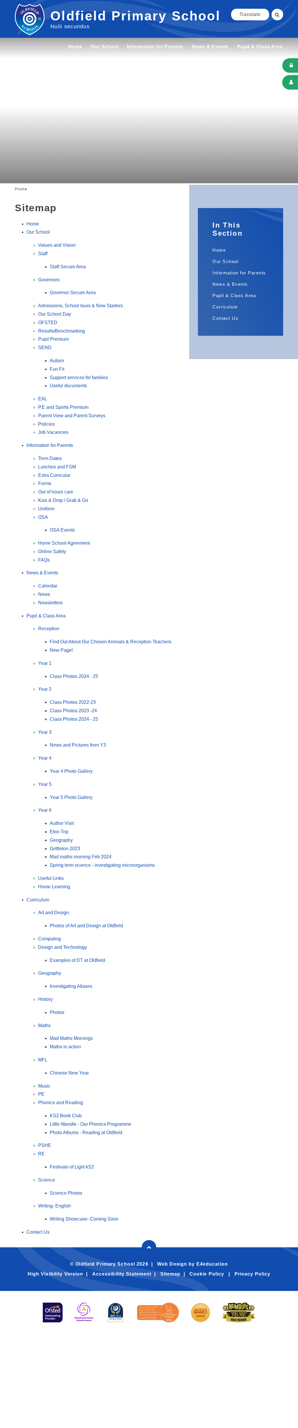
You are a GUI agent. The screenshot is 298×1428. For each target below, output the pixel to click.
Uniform (46, 508)
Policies (46, 424)
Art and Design (53, 912)
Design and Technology (62, 947)
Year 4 (45, 758)
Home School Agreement (64, 543)
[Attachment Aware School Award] (84, 1312)
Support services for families (79, 377)
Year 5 (45, 784)
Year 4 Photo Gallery (71, 771)
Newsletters (50, 602)
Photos (57, 1012)
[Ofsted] (53, 1312)
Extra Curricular (54, 475)
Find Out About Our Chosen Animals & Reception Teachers (110, 641)
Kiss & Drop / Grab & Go (63, 500)
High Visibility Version (56, 1273)
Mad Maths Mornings (71, 1038)
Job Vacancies (53, 432)
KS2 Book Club (66, 1115)
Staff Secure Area (68, 266)
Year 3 (45, 732)
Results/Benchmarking (61, 330)
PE (41, 1094)
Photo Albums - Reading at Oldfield (86, 1132)
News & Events (42, 572)
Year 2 (45, 689)
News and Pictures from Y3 (78, 745)
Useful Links (51, 878)
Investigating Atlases (71, 986)
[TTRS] (238, 1312)
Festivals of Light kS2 (72, 1166)
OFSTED (47, 322)
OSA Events (62, 529)
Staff (42, 253)
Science (46, 1179)
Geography (61, 840)
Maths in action (65, 1046)
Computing (49, 938)
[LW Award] (158, 1312)
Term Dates (50, 458)
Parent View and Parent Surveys (71, 415)
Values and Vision (57, 245)
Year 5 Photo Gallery (71, 797)
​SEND (45, 347)
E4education (212, 1264)
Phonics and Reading (60, 1102)
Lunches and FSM (57, 466)
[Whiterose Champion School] (115, 1312)
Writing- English (54, 1205)
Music (44, 1086)
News (44, 594)
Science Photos (66, 1193)
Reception (48, 628)
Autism (57, 360)
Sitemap (170, 1273)
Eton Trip (59, 831)
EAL (42, 398)
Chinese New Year (69, 1072)
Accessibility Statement (122, 1273)
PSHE (44, 1145)
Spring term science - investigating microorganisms (102, 865)
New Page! (61, 650)
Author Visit (62, 823)
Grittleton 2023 (65, 848)
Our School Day (54, 314)
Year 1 (45, 663)
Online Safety (52, 551)
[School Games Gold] (200, 1312)
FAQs (44, 559)
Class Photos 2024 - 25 (74, 676)
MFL (42, 1059)
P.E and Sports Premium (63, 407)
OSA (43, 517)
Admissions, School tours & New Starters (80, 305)
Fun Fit (57, 369)
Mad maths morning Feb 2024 (80, 856)
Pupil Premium (53, 339)
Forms (44, 483)
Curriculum (37, 899)
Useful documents (68, 385)
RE (41, 1153)
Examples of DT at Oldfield (77, 960)
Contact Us (37, 1232)
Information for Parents (49, 445)
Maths (44, 1025)
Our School (38, 232)
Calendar (47, 585)
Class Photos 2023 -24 (73, 710)
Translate (250, 14)
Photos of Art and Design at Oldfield (86, 925)
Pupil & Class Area (45, 615)
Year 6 (45, 810)
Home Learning (54, 886)
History (45, 999)
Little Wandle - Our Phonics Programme (90, 1124)
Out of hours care (55, 491)
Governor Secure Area (73, 292)
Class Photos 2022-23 (73, 702)
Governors (49, 279)
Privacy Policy (253, 1273)
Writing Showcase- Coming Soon (84, 1218)
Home (21, 189)
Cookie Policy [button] (206, 1273)
